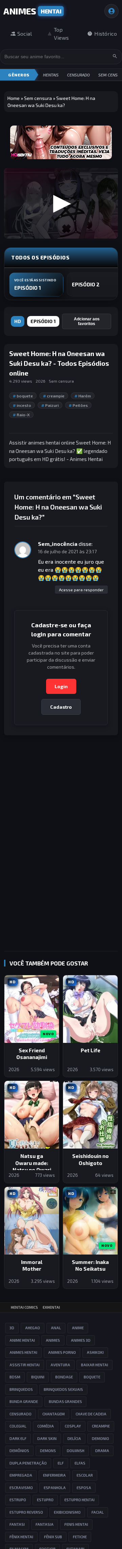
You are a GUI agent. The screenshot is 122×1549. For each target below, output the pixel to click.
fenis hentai (76, 1524)
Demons (48, 1450)
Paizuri (50, 405)
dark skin (47, 1438)
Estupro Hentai (79, 1500)
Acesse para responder (81, 589)
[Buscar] (115, 57)
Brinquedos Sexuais (63, 1389)
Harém (83, 395)
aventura (60, 1365)
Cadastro (61, 707)
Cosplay (73, 1426)
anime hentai (22, 1340)
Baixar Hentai (94, 1365)
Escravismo (21, 1487)
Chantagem (53, 1414)
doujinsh (75, 1450)
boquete (23, 395)
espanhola (55, 1487)
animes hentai (23, 1352)
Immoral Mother (31, 1265)
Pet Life (90, 1050)
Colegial (17, 1426)
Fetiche (80, 1537)
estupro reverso (26, 1512)
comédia (45, 1426)
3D (11, 1328)
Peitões (78, 405)
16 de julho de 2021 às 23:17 (67, 551)
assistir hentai (24, 1365)
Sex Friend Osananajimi (31, 1053)
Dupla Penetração (28, 1463)
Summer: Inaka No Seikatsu (90, 1265)
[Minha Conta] (111, 11)
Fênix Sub (53, 1537)
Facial (98, 1512)
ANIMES (32, 11)
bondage (64, 1377)
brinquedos (21, 1389)
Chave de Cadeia (91, 1414)
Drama (102, 1450)
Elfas (80, 1463)
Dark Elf (17, 1438)
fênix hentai (21, 1537)
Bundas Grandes (65, 1401)
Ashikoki (95, 1352)
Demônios (19, 1450)
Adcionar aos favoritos (87, 321)
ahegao (32, 1328)
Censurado (78, 74)
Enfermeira (54, 1475)
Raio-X (21, 414)
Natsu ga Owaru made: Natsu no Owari (32, 1163)
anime (78, 1328)
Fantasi (17, 1524)
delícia (74, 1438)
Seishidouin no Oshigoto (90, 1159)
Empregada (20, 1475)
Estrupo (17, 1500)
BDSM (14, 1377)
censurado (20, 1414)
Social (24, 33)
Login (61, 686)
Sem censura (38, 98)
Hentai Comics (24, 1307)
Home (13, 98)
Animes (53, 1340)
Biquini (37, 1377)
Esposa (84, 1487)
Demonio (100, 1438)
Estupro (45, 1500)
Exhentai (51, 1307)
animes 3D (80, 1340)
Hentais (51, 74)
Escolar (85, 1475)
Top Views (61, 33)
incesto (22, 405)
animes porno (62, 1352)
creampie (53, 395)
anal (56, 1328)
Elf (61, 1463)
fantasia (45, 1524)
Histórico (105, 33)
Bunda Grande (23, 1401)
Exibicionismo (67, 1512)
